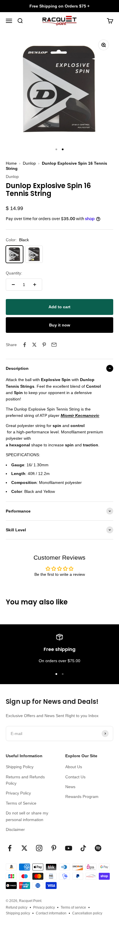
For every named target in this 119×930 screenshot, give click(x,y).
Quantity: (14, 273)
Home (11, 163)
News (70, 786)
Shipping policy (18, 913)
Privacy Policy (18, 793)
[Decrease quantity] (13, 284)
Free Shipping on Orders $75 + (59, 6)
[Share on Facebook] (24, 345)
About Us (73, 766)
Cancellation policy (87, 913)
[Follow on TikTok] (83, 848)
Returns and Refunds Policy (25, 780)
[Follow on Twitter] (24, 848)
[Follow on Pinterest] (54, 848)
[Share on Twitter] (34, 345)
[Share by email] (54, 345)
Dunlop (29, 163)
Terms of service (73, 907)
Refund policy (16, 907)
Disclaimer (15, 829)
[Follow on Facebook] (10, 848)
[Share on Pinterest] (44, 345)
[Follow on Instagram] (39, 848)
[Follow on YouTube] (68, 848)
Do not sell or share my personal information (27, 816)
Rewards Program (81, 796)
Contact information (51, 913)
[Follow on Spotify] (98, 848)
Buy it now (59, 325)
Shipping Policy (20, 766)
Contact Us (75, 777)
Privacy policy (44, 907)
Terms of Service (21, 803)
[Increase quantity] (34, 284)
